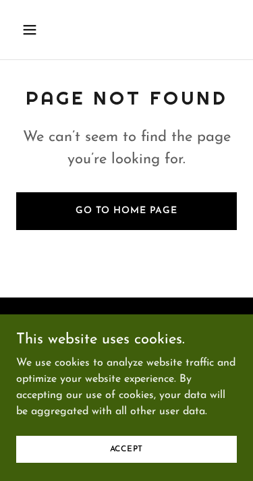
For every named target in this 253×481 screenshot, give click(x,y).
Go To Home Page (126, 211)
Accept (127, 449)
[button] (41, 29)
